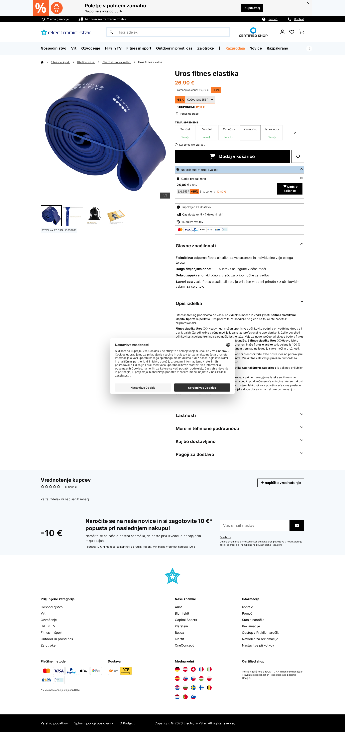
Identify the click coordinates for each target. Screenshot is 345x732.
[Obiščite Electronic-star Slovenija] (193, 696)
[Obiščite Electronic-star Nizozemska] (177, 696)
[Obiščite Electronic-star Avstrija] (185, 669)
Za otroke (48, 645)
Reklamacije (251, 626)
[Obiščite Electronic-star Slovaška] (185, 678)
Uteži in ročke (86, 62)
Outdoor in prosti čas (57, 639)
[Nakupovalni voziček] (301, 32)
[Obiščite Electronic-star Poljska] (209, 678)
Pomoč (273, 19)
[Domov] (46, 62)
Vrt (43, 613)
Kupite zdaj (252, 8)
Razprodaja (235, 48)
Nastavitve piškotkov (258, 645)
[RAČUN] (282, 32)
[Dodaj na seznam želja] (297, 156)
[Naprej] (309, 49)
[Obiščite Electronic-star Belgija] (209, 687)
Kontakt (299, 19)
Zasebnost (225, 537)
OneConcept (184, 645)
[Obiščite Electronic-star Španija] (177, 678)
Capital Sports (186, 620)
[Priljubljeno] (291, 32)
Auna (178, 607)
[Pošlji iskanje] (111, 32)
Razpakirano (277, 48)
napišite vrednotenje (282, 483)
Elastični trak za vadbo (116, 62)
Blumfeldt (182, 613)
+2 (294, 133)
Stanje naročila (253, 620)
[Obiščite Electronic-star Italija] (209, 669)
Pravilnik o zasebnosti (254, 674)
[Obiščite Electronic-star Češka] (193, 678)
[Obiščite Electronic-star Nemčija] (177, 669)
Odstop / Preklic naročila (261, 633)
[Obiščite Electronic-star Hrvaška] (177, 687)
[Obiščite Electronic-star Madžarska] (201, 678)
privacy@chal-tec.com (269, 544)
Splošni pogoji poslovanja (93, 723)
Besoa (179, 633)
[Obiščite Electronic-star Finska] (201, 687)
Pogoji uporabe (278, 674)
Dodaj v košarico (236, 156)
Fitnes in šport (60, 62)
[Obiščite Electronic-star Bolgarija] (185, 687)
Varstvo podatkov (54, 723)
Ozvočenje (49, 620)
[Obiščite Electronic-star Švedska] (193, 687)
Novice (256, 48)
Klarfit (179, 639)
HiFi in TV (48, 626)
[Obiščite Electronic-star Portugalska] (185, 696)
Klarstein (181, 626)
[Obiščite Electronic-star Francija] (201, 669)
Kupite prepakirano (193, 178)
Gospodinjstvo (52, 607)
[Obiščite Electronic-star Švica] (193, 669)
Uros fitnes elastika (150, 62)
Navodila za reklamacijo (260, 639)
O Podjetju (127, 723)
